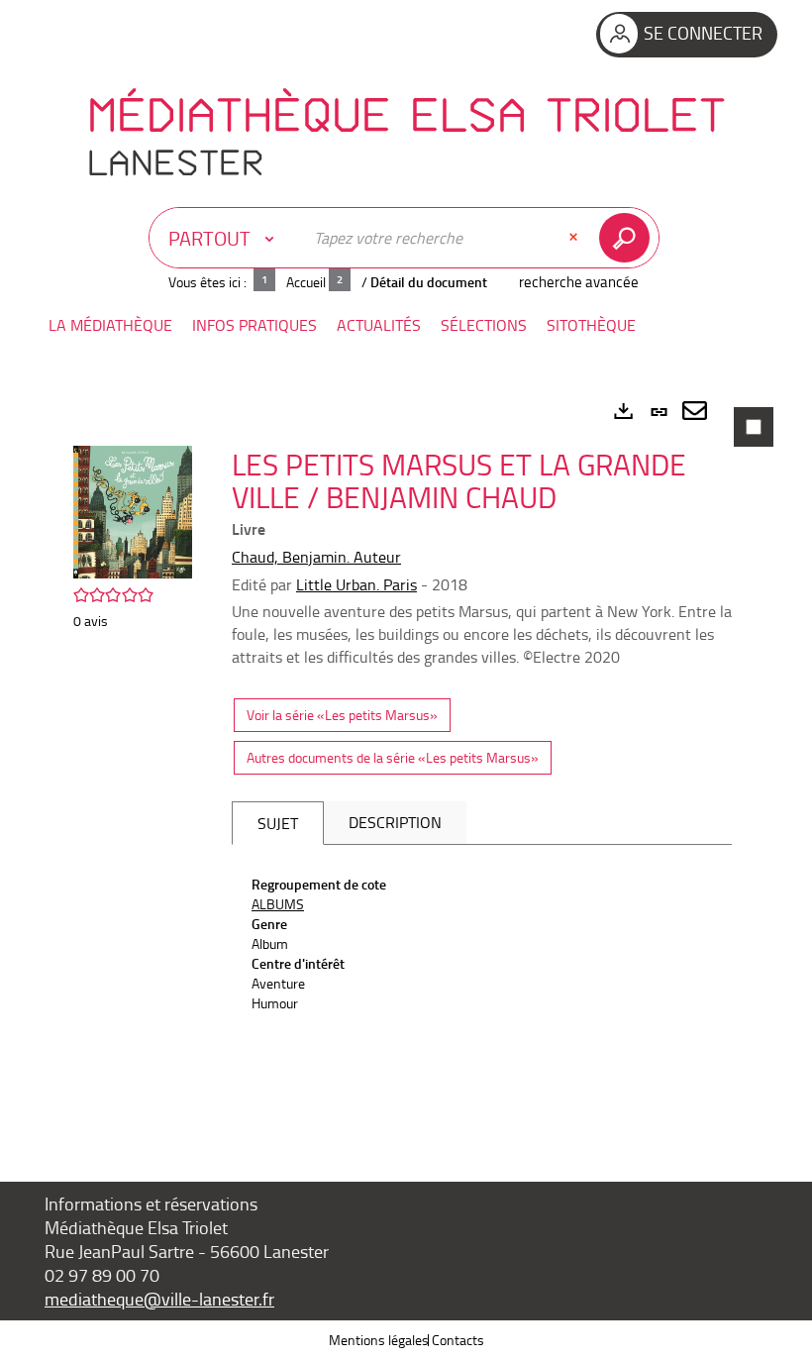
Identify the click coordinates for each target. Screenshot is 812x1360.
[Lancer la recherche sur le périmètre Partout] (628, 237)
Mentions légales (379, 1339)
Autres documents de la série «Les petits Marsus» (393, 757)
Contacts (458, 1339)
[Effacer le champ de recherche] (575, 237)
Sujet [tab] (277, 823)
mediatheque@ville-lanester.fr (159, 1298)
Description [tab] (395, 822)
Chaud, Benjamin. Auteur (316, 557)
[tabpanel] (406, 757)
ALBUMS (278, 903)
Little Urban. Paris (356, 584)
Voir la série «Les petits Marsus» (342, 714)
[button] (110, 325)
